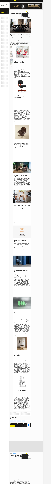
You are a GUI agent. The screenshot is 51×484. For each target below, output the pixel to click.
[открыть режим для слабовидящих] (26, 11)
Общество (22, 436)
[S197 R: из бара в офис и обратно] (11, 58)
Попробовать (23, 16)
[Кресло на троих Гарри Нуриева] (11, 62)
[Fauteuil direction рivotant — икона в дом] (11, 49)
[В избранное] (29, 412)
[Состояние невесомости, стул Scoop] (11, 60)
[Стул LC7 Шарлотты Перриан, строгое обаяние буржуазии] (11, 64)
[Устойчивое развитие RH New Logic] (11, 54)
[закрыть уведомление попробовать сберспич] (27, 13)
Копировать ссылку (28, 17)
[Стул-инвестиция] (11, 52)
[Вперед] (31, 413)
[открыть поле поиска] (41, 0)
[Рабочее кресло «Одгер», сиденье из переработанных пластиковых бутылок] (11, 56)
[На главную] (2, 0)
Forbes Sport (11, 436)
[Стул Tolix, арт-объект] (11, 66)
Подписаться (2, 12)
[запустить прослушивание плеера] (27, 11)
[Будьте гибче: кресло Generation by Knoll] (11, 47)
